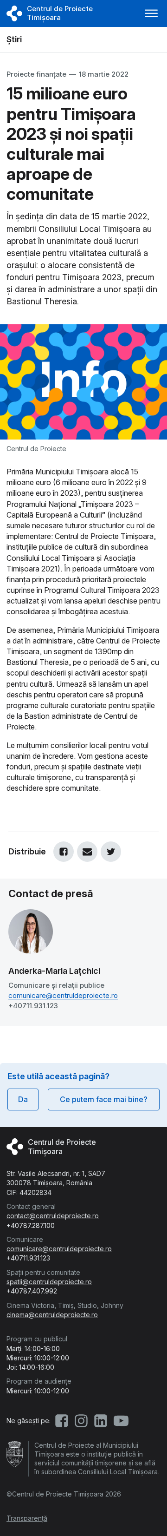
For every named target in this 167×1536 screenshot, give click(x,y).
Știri (14, 39)
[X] (111, 851)
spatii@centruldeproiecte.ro (49, 1282)
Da (23, 1099)
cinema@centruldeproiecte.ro (52, 1315)
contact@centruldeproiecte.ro (52, 1216)
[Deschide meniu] (151, 13)
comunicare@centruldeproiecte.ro (63, 995)
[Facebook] (63, 851)
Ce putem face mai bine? (104, 1099)
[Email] (87, 851)
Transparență (26, 1518)
